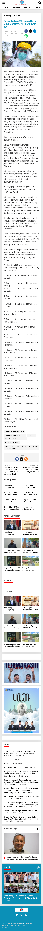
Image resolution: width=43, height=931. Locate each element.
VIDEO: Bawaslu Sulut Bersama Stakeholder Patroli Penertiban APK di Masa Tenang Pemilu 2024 (21, 753)
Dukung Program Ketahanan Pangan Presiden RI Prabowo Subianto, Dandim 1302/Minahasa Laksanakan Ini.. (21, 782)
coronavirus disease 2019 (14, 435)
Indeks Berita (9, 760)
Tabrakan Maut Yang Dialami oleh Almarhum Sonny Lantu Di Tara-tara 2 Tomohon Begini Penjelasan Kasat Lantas (21, 804)
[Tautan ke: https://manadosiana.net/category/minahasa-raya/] (38, 829)
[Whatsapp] (26, 36)
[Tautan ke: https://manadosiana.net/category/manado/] (38, 867)
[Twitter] (21, 459)
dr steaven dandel (12, 442)
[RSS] (26, 459)
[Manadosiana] (22, 2)
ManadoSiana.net (14, 923)
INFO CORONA (14, 33)
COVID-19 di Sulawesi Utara (15, 439)
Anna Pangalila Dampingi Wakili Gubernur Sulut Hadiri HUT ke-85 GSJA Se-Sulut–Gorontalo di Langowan (21, 897)
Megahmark (29, 923)
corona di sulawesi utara (14, 431)
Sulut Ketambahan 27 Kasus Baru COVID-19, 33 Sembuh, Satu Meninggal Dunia (12, 469)
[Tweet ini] (30, 31)
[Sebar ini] (26, 31)
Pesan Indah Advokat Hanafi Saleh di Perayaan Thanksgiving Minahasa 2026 (22, 858)
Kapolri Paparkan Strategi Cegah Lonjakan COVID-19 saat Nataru (29, 486)
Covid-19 (31, 435)
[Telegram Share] (34, 31)
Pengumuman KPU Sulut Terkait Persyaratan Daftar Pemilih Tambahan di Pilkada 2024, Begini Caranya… (21, 773)
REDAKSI (7, 764)
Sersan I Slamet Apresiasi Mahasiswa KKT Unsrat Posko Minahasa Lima (12, 501)
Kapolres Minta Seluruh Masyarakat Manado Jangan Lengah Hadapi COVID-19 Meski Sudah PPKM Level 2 (30, 493)
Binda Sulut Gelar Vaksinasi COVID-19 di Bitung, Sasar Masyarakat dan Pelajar (12, 493)
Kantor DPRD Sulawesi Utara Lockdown (28, 508)
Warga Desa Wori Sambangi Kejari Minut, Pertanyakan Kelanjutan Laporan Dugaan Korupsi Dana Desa (30, 569)
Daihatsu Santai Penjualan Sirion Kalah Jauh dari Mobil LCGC (20, 812)
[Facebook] (17, 459)
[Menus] (4, 2)
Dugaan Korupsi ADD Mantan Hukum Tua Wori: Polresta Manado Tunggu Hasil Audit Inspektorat (12, 569)
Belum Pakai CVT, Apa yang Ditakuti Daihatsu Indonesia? (21, 797)
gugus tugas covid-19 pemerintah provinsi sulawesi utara (21, 447)
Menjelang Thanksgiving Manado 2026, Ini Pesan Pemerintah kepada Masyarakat (12, 486)
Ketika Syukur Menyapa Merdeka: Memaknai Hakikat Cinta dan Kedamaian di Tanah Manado (30, 533)
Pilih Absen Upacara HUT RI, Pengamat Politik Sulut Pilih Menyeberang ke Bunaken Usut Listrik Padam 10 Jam (30, 551)
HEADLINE (7, 33)
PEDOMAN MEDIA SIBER (13, 768)
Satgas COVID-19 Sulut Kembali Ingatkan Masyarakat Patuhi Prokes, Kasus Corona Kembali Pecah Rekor (30, 501)
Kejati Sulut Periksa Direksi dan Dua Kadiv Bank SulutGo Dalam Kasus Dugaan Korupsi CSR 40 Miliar (21, 819)
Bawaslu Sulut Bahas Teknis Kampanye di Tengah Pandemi (31, 468)
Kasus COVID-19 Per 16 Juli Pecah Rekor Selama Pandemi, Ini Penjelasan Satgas (12, 508)
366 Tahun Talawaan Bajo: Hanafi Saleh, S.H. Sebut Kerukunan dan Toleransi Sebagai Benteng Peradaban (12, 551)
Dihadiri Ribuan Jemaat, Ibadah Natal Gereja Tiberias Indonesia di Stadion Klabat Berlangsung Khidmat (21, 790)
